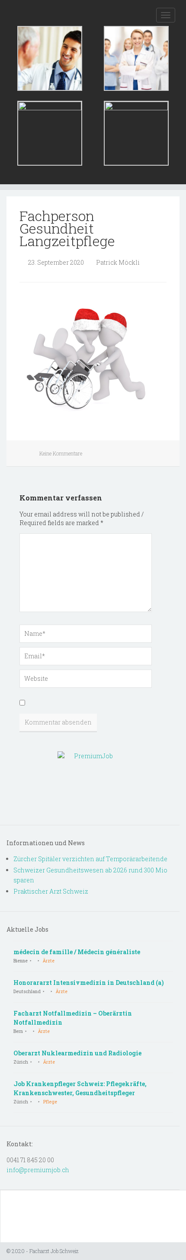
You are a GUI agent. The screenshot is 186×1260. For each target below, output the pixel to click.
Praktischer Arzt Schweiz (50, 891)
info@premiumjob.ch (37, 1170)
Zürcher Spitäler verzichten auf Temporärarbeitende (90, 859)
